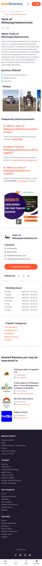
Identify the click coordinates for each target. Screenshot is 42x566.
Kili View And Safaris (23, 398)
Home (3, 12)
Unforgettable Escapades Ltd (26, 370)
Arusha (3, 494)
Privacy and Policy (7, 454)
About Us (4, 464)
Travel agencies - (12, 330)
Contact (4, 448)
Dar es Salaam (6, 502)
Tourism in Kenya (7, 475)
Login (3, 443)
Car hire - (9, 340)
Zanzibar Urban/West (8, 496)
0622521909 (17, 139)
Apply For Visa (6, 472)
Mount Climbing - (12, 336)
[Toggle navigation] (28, 4)
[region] (21, 98)
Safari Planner (6, 467)
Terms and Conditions (9, 451)
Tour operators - (12, 327)
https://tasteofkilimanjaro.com (24, 160)
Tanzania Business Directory (11, 480)
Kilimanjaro (23, 181)
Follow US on (21, 550)
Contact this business (20, 266)
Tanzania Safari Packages (10, 469)
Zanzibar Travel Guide (8, 483)
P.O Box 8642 (12, 248)
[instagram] (23, 276)
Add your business (7, 440)
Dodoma (4, 510)
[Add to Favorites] (3, 27)
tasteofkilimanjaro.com (16, 255)
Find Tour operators (16, 12)
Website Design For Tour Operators (13, 445)
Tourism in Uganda (7, 478)
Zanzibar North (6, 507)
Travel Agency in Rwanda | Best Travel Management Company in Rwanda (26, 385)
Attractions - (10, 333)
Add (37, 4)
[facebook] (19, 276)
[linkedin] (28, 276)
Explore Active (21, 412)
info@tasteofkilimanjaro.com (18, 259)
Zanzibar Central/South (9, 504)
